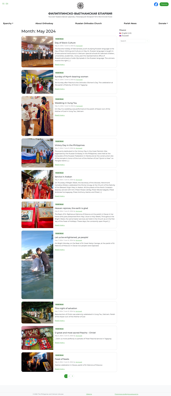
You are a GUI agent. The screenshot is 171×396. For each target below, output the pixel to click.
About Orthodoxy (44, 23)
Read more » (60, 64)
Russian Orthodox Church (88, 23)
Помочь (164, 4)
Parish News (130, 23)
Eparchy (7, 23)
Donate (162, 23)
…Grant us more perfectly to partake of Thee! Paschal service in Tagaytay (83, 339)
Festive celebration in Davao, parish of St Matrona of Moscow (78, 365)
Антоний (79, 46)
